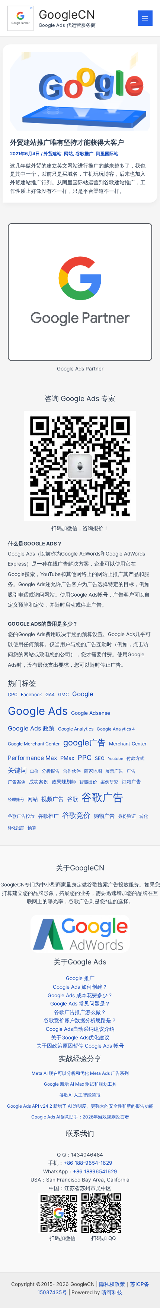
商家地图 (93, 771)
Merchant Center (128, 744)
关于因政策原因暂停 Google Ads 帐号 (80, 1046)
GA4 (50, 694)
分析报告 (51, 771)
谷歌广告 (102, 797)
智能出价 (88, 782)
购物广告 (104, 816)
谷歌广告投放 (21, 816)
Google (82, 694)
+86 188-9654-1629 (88, 1163)
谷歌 (72, 798)
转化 (143, 816)
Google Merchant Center (34, 744)
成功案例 (38, 782)
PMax (67, 758)
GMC (63, 694)
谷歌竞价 (76, 815)
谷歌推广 (84, 153)
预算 (32, 827)
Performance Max (32, 757)
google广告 (84, 742)
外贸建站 (52, 153)
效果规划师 (64, 782)
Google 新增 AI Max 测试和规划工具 (80, 1084)
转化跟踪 (16, 828)
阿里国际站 (107, 153)
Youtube (115, 758)
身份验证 (127, 816)
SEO (100, 758)
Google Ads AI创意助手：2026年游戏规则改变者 (80, 1117)
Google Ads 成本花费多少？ (80, 995)
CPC (12, 694)
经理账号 (16, 799)
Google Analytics (75, 729)
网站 (68, 153)
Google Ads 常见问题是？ (80, 1004)
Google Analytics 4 (116, 729)
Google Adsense (90, 713)
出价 (34, 771)
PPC (85, 757)
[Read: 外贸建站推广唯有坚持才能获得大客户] (80, 91)
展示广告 (114, 771)
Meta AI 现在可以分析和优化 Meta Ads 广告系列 (80, 1073)
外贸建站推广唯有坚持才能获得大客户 (67, 142)
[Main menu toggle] (145, 18)
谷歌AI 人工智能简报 (80, 1095)
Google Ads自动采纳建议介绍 (80, 1029)
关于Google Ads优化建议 (80, 1038)
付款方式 (135, 758)
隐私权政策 (112, 1284)
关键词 (17, 770)
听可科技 (112, 1292)
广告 (131, 771)
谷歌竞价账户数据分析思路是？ (80, 1020)
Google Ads (38, 710)
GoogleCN (67, 14)
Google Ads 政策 (31, 728)
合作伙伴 (72, 771)
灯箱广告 (131, 782)
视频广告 (52, 799)
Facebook (31, 694)
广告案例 (17, 782)
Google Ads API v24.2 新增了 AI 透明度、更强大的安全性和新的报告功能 (80, 1106)
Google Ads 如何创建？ (80, 987)
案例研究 (109, 782)
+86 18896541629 (95, 1171)
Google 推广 (80, 978)
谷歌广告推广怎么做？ (80, 1012)
